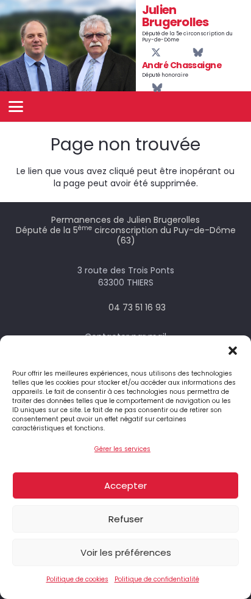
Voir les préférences (125, 552)
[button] (233, 351)
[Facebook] (145, 52)
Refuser (125, 519)
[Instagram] (176, 52)
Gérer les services (122, 449)
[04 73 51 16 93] (97, 307)
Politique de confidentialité (157, 579)
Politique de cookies (77, 579)
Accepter (125, 485)
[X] (156, 52)
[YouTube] (166, 52)
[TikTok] (186, 52)
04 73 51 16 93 (137, 307)
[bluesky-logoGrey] (198, 52)
